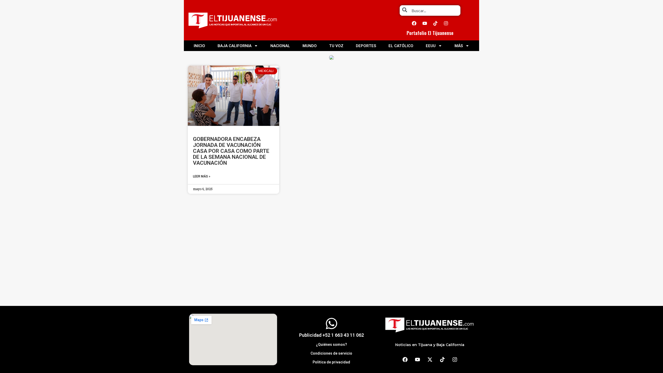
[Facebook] (414, 23)
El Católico (400, 46)
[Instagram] (446, 23)
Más (459, 46)
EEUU (431, 46)
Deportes (366, 46)
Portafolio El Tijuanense (430, 33)
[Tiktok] (435, 23)
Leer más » (201, 176)
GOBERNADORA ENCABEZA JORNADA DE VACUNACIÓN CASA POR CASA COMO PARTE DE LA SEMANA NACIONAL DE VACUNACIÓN (231, 151)
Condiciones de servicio (331, 353)
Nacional (280, 46)
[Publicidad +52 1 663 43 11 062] (331, 323)
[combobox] (430, 10)
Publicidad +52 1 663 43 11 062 (331, 335)
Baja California (234, 46)
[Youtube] (424, 23)
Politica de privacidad (331, 362)
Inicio (199, 46)
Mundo (309, 46)
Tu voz (336, 46)
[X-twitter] (430, 359)
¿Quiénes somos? (331, 344)
